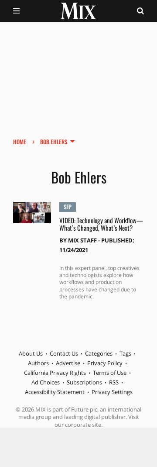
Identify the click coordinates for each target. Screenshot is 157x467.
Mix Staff (82, 240)
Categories (99, 353)
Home (19, 141)
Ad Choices (45, 382)
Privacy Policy (105, 363)
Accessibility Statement (55, 392)
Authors (38, 363)
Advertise (68, 363)
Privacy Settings (112, 392)
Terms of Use (109, 373)
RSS (114, 382)
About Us (31, 353)
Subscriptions (84, 382)
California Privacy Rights (55, 373)
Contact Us (64, 353)
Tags (125, 353)
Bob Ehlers (53, 141)
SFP (68, 206)
